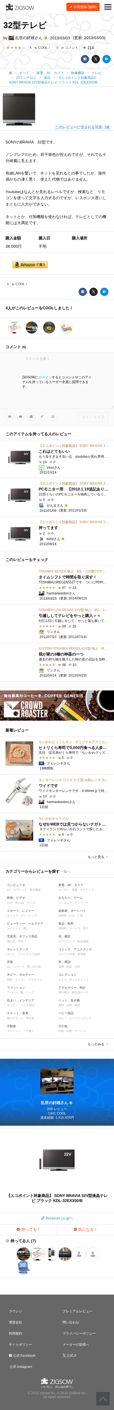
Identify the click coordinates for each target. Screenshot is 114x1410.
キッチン (63, 889)
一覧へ (65, 871)
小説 (77, 966)
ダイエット (14, 928)
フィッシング (28, 915)
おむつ (62, 1018)
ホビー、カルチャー (20, 974)
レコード (18, 966)
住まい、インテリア (20, 1000)
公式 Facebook (23, 1356)
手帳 (20, 941)
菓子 (86, 928)
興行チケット (15, 1018)
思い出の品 (34, 966)
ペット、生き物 (69, 1000)
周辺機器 (35, 889)
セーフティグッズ (80, 1018)
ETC (72, 915)
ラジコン (20, 979)
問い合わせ (71, 1322)
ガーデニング (66, 941)
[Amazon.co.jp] (30, 265)
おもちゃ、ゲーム (70, 897)
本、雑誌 (64, 961)
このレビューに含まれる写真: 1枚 (82, 127)
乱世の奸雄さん (28, 38)
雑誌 (69, 966)
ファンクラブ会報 (29, 954)
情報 (61, 1030)
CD (9, 966)
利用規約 (15, 1333)
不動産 (11, 1026)
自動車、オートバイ (72, 910)
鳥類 (77, 1005)
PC (9, 890)
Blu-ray (19, 902)
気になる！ (87, 1229)
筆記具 (11, 941)
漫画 (61, 966)
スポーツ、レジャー (20, 910)
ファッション (16, 987)
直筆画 (81, 954)
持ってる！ (30, 1229)
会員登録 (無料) (85, 7)
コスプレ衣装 (66, 954)
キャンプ (12, 915)
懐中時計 (63, 992)
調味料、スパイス (69, 928)
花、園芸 (64, 936)
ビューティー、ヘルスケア (25, 923)
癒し (26, 928)
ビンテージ (82, 902)
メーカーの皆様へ (76, 1344)
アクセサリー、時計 (72, 987)
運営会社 (15, 1322)
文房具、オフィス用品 (22, 936)
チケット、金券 (17, 1013)
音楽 (10, 961)
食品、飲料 (66, 923)
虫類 (69, 1005)
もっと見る (96, 857)
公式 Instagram (20, 1367)
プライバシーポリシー (79, 1333)
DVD (10, 902)
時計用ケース (80, 992)
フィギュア (65, 902)
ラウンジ (15, 1311)
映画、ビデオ (16, 897)
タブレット (20, 889)
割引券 (30, 1018)
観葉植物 (83, 941)
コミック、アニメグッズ (75, 949)
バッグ (30, 992)
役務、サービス (76, 1030)
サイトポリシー (20, 1344)
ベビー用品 (66, 1013)
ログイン (45, 377)
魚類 (61, 1005)
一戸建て (28, 1030)
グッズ (31, 902)
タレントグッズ (17, 949)
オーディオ (87, 889)
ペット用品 (27, 1005)
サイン (11, 954)
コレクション (67, 974)
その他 (63, 1026)
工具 (80, 915)
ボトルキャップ (79, 979)
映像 (74, 889)
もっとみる (96, 1044)
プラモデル (35, 979)
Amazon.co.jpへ (59, 1218)
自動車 (62, 915)
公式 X (71, 1356)
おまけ (62, 979)
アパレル (12, 992)
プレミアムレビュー (77, 1311)
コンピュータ (16, 885)
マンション (14, 1030)
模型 (9, 979)
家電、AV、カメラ (70, 885)
